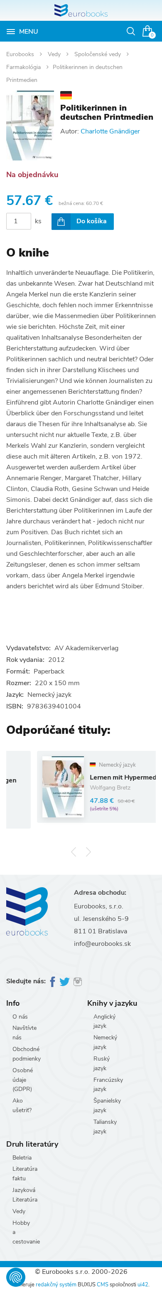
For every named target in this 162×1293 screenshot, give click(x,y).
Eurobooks (21, 54)
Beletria (22, 1158)
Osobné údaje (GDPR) (22, 1079)
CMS (102, 1284)
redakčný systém (56, 1284)
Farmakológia (24, 67)
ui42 (142, 1284)
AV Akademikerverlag (86, 648)
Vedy (55, 54)
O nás (20, 1017)
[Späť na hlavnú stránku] (81, 10)
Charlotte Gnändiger (110, 131)
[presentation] (74, 852)
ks (38, 221)
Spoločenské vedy (98, 54)
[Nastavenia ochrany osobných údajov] (15, 1277)
